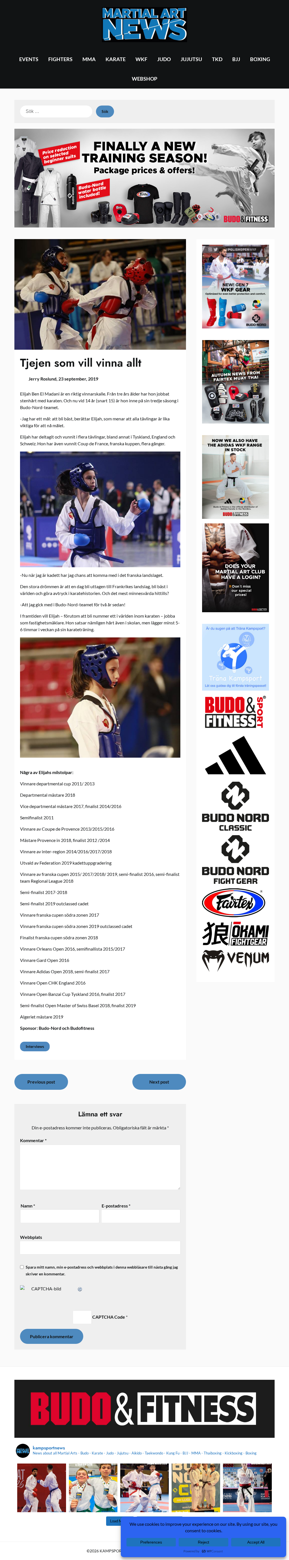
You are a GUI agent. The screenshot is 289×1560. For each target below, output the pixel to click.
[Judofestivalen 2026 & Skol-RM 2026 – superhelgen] (93, 1488)
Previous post (41, 1081)
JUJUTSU (191, 59)
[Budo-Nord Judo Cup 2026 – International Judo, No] (196, 1488)
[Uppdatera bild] (80, 1288)
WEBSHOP (144, 79)
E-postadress (116, 1205)
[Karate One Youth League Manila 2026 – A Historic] (144, 1488)
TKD (217, 59)
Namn (28, 1205)
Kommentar (33, 1140)
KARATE (116, 59)
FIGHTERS (60, 59)
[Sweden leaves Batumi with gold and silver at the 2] (247, 1488)
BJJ (236, 59)
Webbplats (31, 1237)
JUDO (164, 59)
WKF (141, 59)
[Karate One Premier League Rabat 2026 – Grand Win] (41, 1488)
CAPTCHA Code (108, 1317)
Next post (159, 1081)
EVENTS (28, 59)
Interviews (35, 1046)
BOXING (260, 59)
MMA (89, 59)
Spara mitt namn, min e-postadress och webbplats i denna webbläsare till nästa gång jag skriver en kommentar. (102, 1270)
